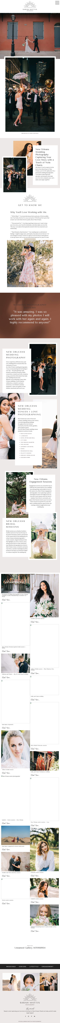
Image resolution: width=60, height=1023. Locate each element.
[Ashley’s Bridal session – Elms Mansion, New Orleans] (44, 646)
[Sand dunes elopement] (15, 701)
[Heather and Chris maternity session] (15, 861)
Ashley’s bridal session (7, 769)
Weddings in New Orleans (30, 133)
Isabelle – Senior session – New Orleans (12, 820)
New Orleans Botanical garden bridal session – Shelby (14, 647)
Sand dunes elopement (7, 724)
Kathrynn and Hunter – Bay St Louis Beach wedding (15, 674)
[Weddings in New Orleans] (30, 95)
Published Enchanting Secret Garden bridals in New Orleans (43, 927)
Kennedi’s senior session (37, 872)
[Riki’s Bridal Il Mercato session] (44, 723)
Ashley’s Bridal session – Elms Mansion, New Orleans (42, 669)
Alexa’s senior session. (7, 900)
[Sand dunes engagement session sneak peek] (15, 835)
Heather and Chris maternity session (11, 872)
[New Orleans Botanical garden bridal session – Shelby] (15, 624)
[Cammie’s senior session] (44, 888)
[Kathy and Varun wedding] (44, 685)
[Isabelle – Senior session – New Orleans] (15, 797)
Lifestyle (34, 966)
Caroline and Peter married (37, 618)
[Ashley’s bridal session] (15, 749)
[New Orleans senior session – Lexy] (44, 799)
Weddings (11, 966)
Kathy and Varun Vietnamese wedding (40, 771)
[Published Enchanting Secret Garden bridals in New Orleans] (44, 915)
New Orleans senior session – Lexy (40, 822)
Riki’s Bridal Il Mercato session (39, 745)
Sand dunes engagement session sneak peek (13, 846)
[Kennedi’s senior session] (44, 849)
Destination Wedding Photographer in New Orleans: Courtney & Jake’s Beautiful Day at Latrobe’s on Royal (15, 595)
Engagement (48, 966)
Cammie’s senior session (37, 898)
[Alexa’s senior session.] (15, 888)
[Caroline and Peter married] (44, 595)
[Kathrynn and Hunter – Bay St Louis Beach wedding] (15, 663)
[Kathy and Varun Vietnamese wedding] (44, 761)
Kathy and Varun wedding (37, 696)
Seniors (22, 966)
